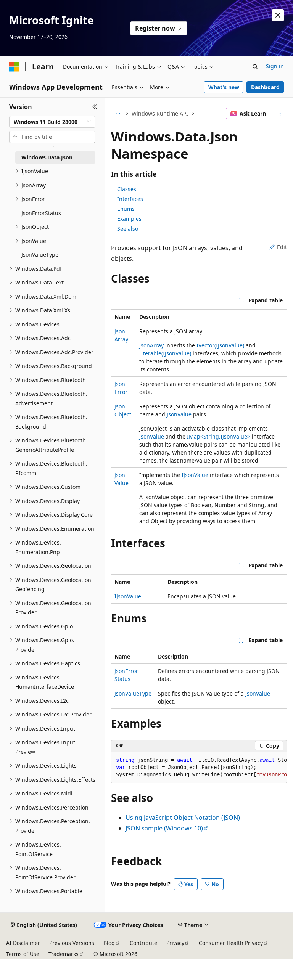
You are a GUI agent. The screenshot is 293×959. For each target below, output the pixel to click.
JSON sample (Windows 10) (164, 828)
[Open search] (255, 67)
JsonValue (179, 414)
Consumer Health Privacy (231, 942)
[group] (199, 767)
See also (127, 228)
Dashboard (265, 87)
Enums (126, 208)
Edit (282, 247)
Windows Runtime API (160, 113)
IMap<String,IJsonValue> (218, 436)
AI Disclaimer (23, 942)
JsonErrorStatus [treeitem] (41, 213)
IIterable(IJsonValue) (165, 353)
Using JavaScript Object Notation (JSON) (183, 817)
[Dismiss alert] (278, 15)
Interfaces (130, 198)
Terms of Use (22, 953)
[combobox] (52, 122)
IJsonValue (195, 475)
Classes (126, 189)
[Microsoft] (14, 67)
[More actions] (280, 114)
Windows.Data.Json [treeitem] (46, 157)
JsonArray (151, 345)
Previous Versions (71, 942)
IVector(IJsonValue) (220, 345)
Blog (109, 942)
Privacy (175, 942)
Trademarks (63, 953)
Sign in (275, 66)
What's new (223, 87)
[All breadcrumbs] (117, 114)
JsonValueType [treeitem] (39, 254)
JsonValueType (132, 693)
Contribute (143, 942)
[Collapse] (94, 107)
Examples (129, 218)
